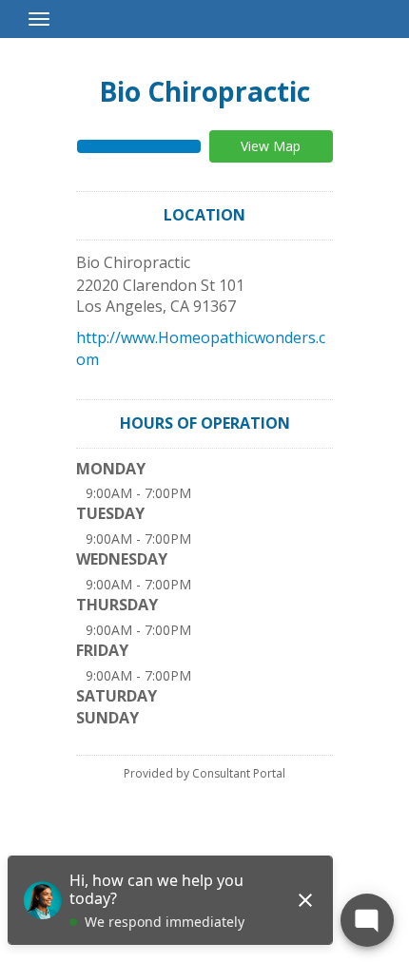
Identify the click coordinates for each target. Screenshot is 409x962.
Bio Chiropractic (204, 91)
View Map (271, 146)
